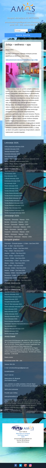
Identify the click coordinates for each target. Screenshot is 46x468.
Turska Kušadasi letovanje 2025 (14, 210)
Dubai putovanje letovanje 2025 (14, 306)
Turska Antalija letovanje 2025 (14, 200)
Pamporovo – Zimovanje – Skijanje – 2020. (18, 227)
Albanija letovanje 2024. (12, 316)
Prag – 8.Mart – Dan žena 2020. (14, 251)
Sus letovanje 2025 (10, 326)
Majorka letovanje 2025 (12, 294)
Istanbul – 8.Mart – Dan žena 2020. (15, 253)
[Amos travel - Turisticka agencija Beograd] (28, 430)
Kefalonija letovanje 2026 (12, 181)
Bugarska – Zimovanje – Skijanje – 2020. (17, 219)
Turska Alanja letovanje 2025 (13, 193)
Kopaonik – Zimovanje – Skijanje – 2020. (17, 232)
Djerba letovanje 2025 (11, 333)
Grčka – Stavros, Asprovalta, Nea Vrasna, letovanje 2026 (22, 159)
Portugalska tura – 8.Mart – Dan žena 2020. (18, 280)
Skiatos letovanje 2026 (11, 169)
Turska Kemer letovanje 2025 (13, 196)
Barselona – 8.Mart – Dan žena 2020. (16, 275)
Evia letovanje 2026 (11, 176)
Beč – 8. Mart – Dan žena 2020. (14, 246)
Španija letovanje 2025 (12, 292)
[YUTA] (17, 430)
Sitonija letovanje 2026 (12, 151)
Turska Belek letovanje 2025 (13, 198)
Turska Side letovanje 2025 (13, 208)
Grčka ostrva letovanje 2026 (13, 166)
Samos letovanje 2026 (11, 188)
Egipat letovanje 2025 (11, 299)
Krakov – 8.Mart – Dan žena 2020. (15, 258)
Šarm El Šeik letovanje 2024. (13, 304)
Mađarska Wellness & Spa (13, 289)
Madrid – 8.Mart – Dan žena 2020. (15, 270)
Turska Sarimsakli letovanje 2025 (15, 213)
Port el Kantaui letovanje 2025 (14, 321)
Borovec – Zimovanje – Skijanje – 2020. (17, 224)
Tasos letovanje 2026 (11, 171)
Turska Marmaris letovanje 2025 (14, 205)
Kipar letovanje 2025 (11, 309)
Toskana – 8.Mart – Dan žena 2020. (15, 273)
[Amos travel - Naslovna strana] (23, 14)
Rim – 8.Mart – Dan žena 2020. (14, 265)
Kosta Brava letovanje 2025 (13, 297)
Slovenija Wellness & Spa (12, 287)
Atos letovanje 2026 (11, 156)
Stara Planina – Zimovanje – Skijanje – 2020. (18, 237)
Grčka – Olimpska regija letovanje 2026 (16, 161)
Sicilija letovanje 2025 (11, 314)
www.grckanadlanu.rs (11, 396)
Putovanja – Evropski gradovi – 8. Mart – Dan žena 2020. (22, 243)
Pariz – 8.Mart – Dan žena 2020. (14, 256)
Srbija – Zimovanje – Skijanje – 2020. (16, 229)
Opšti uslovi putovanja (11, 389)
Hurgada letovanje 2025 (12, 302)
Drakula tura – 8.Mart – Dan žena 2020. (16, 278)
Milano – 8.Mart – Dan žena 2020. (15, 263)
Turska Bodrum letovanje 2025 (14, 203)
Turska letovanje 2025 (11, 191)
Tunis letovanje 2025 (11, 319)
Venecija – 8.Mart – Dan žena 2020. (15, 268)
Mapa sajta (23, 35)
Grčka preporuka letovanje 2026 (14, 146)
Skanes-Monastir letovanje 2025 (14, 329)
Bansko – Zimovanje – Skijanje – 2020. (16, 222)
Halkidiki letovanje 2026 (12, 149)
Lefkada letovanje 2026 (12, 178)
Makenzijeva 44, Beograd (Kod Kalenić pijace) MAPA (23, 435)
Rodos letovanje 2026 (11, 186)
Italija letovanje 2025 (11, 311)
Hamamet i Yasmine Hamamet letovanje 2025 (18, 324)
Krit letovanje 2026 (10, 183)
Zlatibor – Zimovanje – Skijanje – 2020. (16, 234)
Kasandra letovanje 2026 (12, 154)
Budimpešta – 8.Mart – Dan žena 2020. (16, 248)
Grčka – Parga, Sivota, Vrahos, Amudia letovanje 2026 (21, 164)
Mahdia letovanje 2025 (12, 331)
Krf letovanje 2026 (10, 173)
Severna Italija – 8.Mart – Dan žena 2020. (17, 260)
